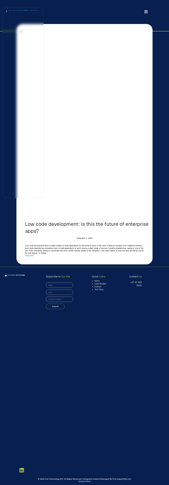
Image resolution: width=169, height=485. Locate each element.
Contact (97, 286)
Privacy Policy (84, 481)
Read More (29, 255)
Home (97, 281)
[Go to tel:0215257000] (133, 283)
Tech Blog (98, 289)
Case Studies (100, 283)
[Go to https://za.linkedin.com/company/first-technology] (21, 470)
